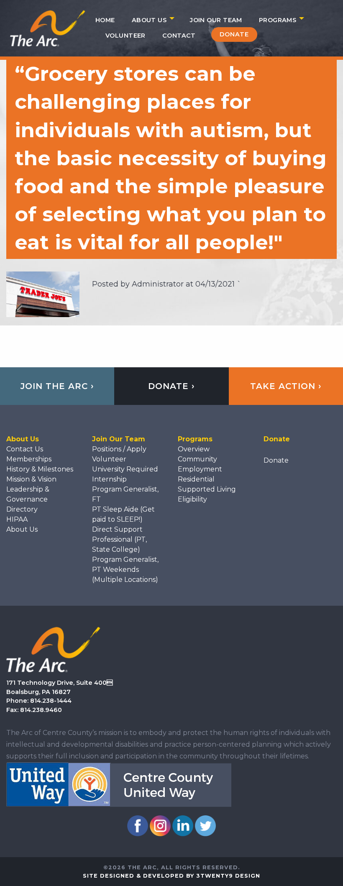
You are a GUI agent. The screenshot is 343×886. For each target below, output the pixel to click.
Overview (194, 449)
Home (105, 20)
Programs (277, 20)
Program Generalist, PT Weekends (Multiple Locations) (125, 570)
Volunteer (125, 35)
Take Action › (286, 386)
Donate (234, 34)
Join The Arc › (57, 386)
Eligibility (192, 499)
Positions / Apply (119, 449)
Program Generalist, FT (125, 494)
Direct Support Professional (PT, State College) (119, 539)
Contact (179, 35)
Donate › (171, 386)
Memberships (28, 459)
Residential (196, 479)
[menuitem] (105, 20)
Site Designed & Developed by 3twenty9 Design (171, 876)
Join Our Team (216, 20)
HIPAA (17, 519)
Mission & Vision (31, 479)
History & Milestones (39, 469)
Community (197, 459)
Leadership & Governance (27, 494)
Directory (22, 509)
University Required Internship (125, 474)
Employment (200, 469)
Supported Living (207, 489)
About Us (149, 20)
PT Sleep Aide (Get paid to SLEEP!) (123, 514)
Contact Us (24, 449)
